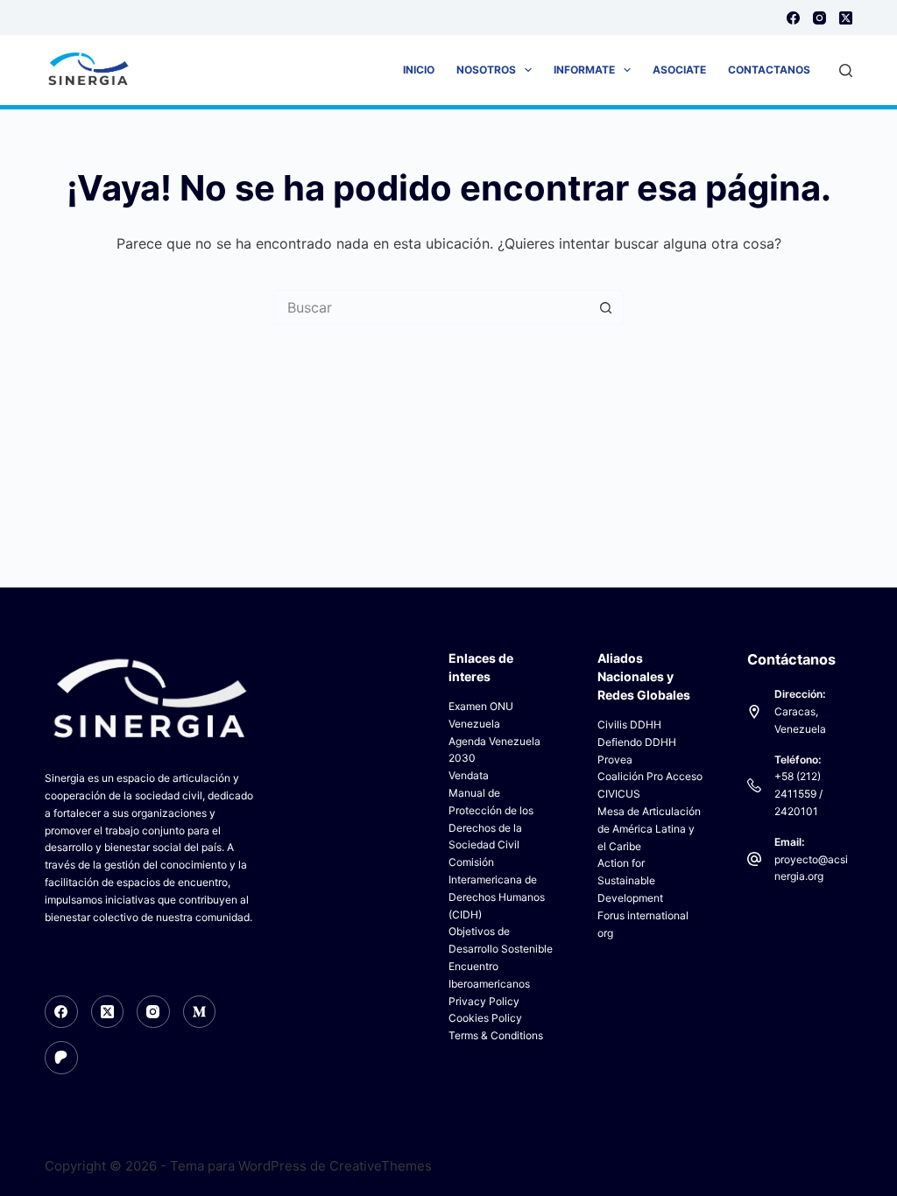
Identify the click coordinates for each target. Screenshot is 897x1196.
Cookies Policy (485, 1017)
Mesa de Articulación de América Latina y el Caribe (649, 829)
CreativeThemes (380, 1165)
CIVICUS (618, 793)
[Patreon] (61, 1057)
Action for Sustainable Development (630, 880)
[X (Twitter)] (845, 18)
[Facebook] (793, 18)
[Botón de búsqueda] (606, 307)
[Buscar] (845, 70)
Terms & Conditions (495, 1035)
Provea (614, 759)
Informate (584, 69)
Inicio (418, 69)
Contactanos (769, 69)
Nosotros (486, 69)
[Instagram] (819, 18)
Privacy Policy (483, 1001)
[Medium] (199, 1012)
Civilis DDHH (629, 724)
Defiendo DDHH (636, 742)
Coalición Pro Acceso (650, 776)
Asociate (679, 69)
